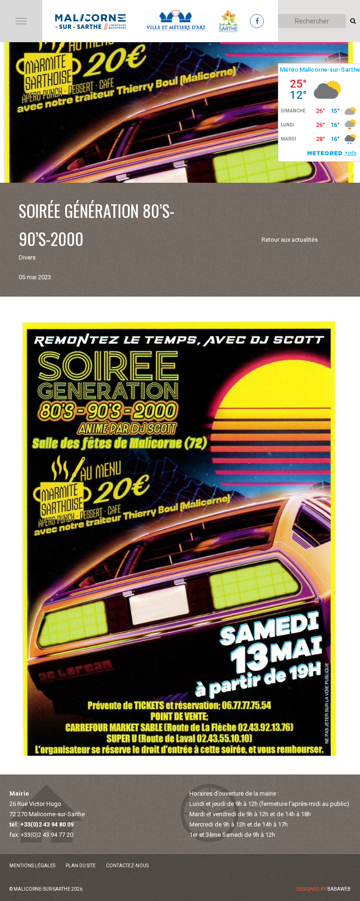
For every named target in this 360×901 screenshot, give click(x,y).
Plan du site (81, 865)
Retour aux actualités (290, 239)
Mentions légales (32, 865)
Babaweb (339, 889)
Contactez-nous (127, 865)
